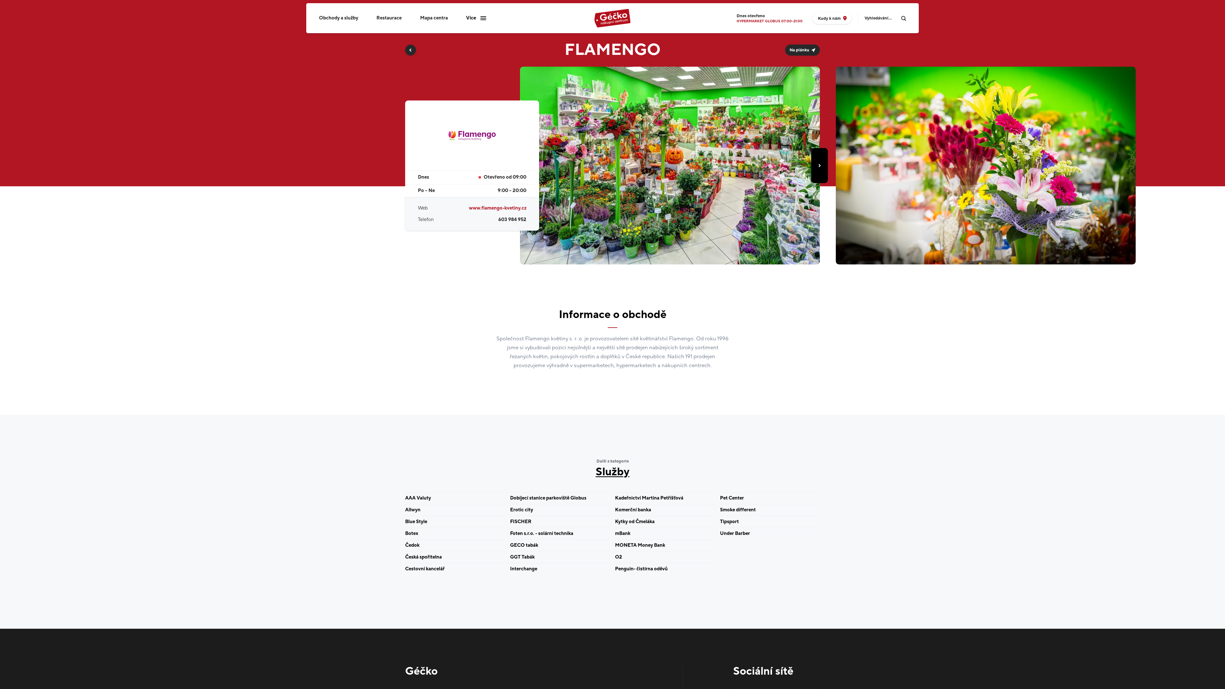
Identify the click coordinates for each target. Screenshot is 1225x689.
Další (819, 165)
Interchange (523, 569)
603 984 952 (512, 220)
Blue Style (416, 522)
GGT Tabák (522, 557)
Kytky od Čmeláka (635, 522)
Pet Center (732, 498)
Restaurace (389, 18)
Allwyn (412, 510)
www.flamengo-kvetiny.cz (497, 208)
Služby (612, 472)
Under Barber (735, 533)
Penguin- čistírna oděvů (641, 569)
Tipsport (729, 522)
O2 (618, 557)
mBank (622, 533)
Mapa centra (434, 18)
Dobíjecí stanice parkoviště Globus (548, 498)
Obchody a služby (338, 18)
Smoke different (738, 510)
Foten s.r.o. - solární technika (541, 533)
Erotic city (521, 510)
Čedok (412, 545)
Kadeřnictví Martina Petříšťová (649, 498)
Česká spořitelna (423, 557)
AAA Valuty (418, 498)
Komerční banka (633, 510)
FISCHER (520, 522)
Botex (411, 533)
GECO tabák (524, 545)
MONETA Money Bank (640, 545)
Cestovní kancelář (425, 569)
